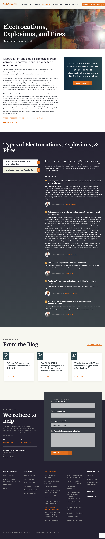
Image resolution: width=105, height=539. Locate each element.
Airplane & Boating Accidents (51, 482)
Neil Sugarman (69, 273)
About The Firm (93, 471)
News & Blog (92, 479)
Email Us (87, 4)
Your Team (28, 471)
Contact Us (75, 4)
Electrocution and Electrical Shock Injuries (19, 162)
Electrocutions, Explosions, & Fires (51, 508)
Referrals (67, 4)
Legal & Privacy (40, 532)
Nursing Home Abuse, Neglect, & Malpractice (75, 476)
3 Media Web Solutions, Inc (4, 532)
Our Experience (50, 471)
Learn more (81, 83)
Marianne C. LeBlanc (71, 293)
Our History (7, 485)
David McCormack (30, 490)
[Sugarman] (10, 4)
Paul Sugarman (29, 475)
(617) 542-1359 (26, 442)
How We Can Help (10, 471)
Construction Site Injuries (50, 497)
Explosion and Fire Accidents (19, 170)
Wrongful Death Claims (75, 513)
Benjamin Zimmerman (32, 486)
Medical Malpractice (51, 520)
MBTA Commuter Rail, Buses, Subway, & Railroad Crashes (52, 515)
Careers (90, 475)
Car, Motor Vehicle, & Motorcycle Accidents (52, 491)
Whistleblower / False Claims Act (74, 508)
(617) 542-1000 (96, 4)
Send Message (59, 453)
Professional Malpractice (71, 488)
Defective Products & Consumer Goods (52, 502)
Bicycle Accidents (50, 487)
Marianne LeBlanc (30, 483)
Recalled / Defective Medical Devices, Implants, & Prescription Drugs (74, 495)
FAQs (5, 488)
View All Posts (93, 344)
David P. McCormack (71, 204)
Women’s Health (72, 517)
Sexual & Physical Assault (73, 503)
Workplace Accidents (74, 520)
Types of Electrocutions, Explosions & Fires (23, 118)
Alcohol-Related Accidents (50, 476)
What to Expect (8, 475)
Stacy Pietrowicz (30, 493)
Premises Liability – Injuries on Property (74, 482)
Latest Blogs (9, 123)
